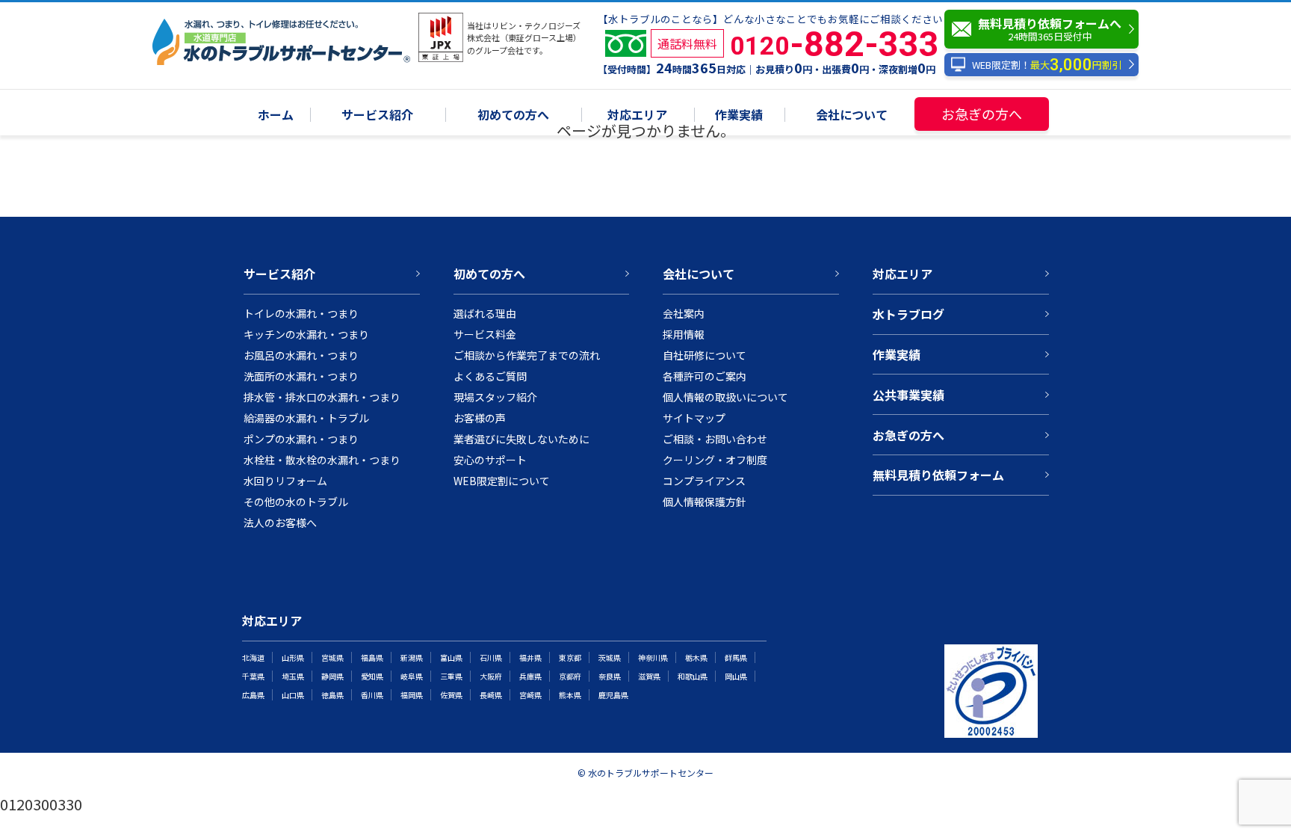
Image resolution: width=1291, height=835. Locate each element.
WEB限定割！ (1046, 64)
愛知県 (372, 676)
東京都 (570, 657)
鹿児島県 (613, 694)
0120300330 (41, 804)
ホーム (276, 115)
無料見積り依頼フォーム (938, 475)
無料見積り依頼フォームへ (1049, 28)
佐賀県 (451, 694)
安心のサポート (490, 459)
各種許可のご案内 (704, 376)
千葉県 (253, 676)
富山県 (451, 657)
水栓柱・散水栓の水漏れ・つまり (322, 459)
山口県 (293, 694)
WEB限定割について (501, 480)
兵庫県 (530, 676)
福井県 (530, 657)
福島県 (372, 657)
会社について (852, 115)
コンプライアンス (704, 480)
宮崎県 (530, 694)
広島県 (253, 694)
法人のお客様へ (280, 522)
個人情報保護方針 (704, 501)
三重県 (451, 676)
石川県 (491, 657)
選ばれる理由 (484, 313)
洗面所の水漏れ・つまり (301, 376)
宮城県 (332, 657)
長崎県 (491, 694)
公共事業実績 (908, 395)
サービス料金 (484, 334)
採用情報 (684, 334)
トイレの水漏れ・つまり (301, 313)
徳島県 (332, 694)
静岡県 (332, 676)
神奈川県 (653, 657)
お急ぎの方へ (981, 113)
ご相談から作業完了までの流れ (526, 355)
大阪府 (491, 676)
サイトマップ (694, 417)
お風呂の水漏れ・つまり (301, 355)
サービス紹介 (377, 115)
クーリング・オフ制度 (715, 459)
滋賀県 (649, 676)
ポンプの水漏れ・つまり (301, 438)
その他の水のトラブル (296, 501)
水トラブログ (908, 314)
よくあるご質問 (490, 376)
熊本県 (570, 694)
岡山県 (736, 676)
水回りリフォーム (285, 480)
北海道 (253, 657)
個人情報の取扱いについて (725, 396)
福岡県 (411, 694)
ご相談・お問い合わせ (715, 438)
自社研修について (704, 355)
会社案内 (684, 313)
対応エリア (637, 115)
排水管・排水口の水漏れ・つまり (322, 396)
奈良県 (609, 676)
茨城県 (609, 657)
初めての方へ (513, 115)
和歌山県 (693, 676)
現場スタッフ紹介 (495, 396)
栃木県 (696, 657)
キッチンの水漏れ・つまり (306, 334)
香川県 (372, 694)
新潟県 (411, 657)
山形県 (293, 657)
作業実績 (739, 115)
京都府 (570, 676)
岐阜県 (411, 676)
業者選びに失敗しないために (521, 438)
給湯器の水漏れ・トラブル (306, 417)
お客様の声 (479, 417)
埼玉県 (293, 676)
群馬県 (736, 657)
